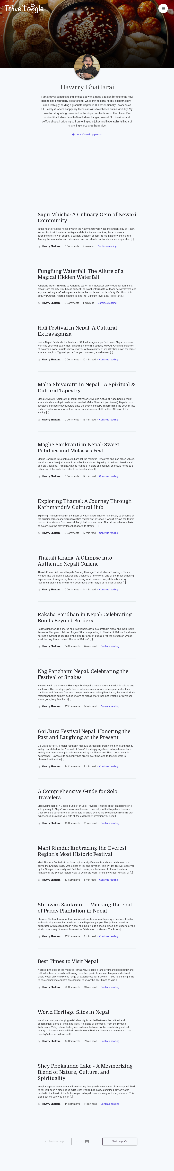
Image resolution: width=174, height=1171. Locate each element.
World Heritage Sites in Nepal (73, 1012)
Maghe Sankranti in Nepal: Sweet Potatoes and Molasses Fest (78, 448)
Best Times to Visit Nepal (68, 961)
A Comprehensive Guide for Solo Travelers (77, 794)
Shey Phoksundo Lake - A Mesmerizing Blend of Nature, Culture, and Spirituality (85, 1072)
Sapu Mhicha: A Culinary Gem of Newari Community (87, 218)
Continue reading (107, 246)
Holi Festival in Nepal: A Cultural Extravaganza (77, 331)
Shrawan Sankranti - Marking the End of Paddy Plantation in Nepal (85, 908)
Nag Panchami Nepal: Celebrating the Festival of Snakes (83, 674)
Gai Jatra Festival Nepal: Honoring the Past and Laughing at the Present (84, 734)
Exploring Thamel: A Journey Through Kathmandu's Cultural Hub (85, 504)
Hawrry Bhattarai (52, 246)
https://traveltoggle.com (88, 134)
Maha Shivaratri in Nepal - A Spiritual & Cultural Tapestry (86, 387)
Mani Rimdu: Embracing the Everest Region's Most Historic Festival (82, 851)
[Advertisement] (87, 183)
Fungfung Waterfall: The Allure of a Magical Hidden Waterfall (81, 274)
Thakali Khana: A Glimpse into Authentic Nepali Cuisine (75, 561)
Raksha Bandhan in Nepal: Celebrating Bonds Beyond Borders (85, 617)
